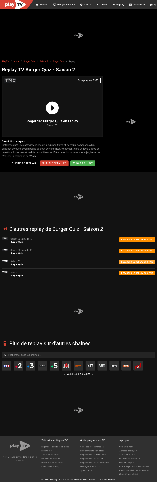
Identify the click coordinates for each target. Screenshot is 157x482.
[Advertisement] (78, 35)
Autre (16, 61)
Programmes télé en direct (92, 451)
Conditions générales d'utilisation (134, 470)
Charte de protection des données (134, 466)
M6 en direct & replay (50, 459)
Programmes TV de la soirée (93, 455)
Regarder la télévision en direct (55, 447)
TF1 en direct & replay (51, 455)
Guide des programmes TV (92, 447)
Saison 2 (44, 61)
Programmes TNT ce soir (91, 459)
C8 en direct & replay (50, 466)
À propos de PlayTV (128, 451)
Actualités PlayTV (127, 455)
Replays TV (46, 451)
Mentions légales (126, 463)
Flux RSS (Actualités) (128, 474)
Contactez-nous (126, 447)
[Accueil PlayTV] (20, 446)
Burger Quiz (29, 61)
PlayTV (5, 61)
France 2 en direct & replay (53, 463)
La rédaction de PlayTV (129, 459)
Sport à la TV (86, 470)
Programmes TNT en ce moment (95, 463)
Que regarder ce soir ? (90, 466)
